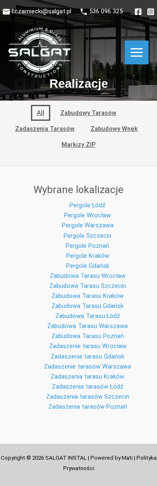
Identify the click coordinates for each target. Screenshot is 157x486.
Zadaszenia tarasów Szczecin (87, 396)
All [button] (40, 113)
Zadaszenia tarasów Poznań (87, 406)
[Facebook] (138, 11)
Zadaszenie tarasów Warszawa (87, 366)
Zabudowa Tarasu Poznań (87, 336)
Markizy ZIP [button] (78, 144)
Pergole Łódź (87, 205)
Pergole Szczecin (87, 235)
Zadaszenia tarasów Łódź (88, 386)
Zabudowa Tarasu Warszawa (87, 326)
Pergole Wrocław (87, 215)
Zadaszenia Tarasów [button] (45, 128)
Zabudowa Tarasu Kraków (87, 296)
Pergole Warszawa (87, 225)
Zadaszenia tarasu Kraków (87, 376)
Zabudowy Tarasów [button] (88, 113)
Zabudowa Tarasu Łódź (87, 316)
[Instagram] (150, 11)
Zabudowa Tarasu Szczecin (87, 286)
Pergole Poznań (87, 245)
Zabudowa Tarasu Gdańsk (87, 306)
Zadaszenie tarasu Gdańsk (87, 356)
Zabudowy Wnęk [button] (114, 128)
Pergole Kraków (87, 256)
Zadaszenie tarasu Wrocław (87, 346)
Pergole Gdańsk (87, 266)
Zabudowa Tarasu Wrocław (88, 276)
